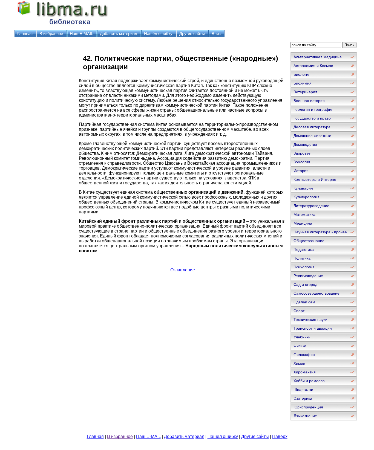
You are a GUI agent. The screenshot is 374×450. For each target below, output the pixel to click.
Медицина (303, 223)
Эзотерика (303, 398)
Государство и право (312, 118)
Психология (304, 267)
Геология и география (313, 109)
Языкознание (305, 416)
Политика (302, 258)
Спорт (299, 311)
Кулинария (303, 188)
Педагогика (304, 249)
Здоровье (302, 153)
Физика (300, 346)
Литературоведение (311, 206)
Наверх (279, 436)
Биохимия (303, 83)
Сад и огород (305, 284)
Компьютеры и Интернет (316, 179)
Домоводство (305, 144)
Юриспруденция (308, 407)
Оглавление (182, 270)
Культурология (307, 197)
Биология (302, 74)
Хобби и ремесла (309, 381)
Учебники (302, 337)
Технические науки (310, 319)
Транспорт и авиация (313, 328)
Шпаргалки (303, 389)
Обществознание (309, 241)
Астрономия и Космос (313, 65)
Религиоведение (308, 276)
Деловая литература (312, 127)
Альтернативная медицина (318, 57)
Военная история (309, 100)
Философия (304, 354)
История (301, 171)
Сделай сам (304, 302)
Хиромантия (305, 372)
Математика (304, 214)
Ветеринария (305, 92)
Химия (299, 363)
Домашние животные (312, 135)
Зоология (302, 162)
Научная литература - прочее (320, 232)
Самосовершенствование (317, 293)
